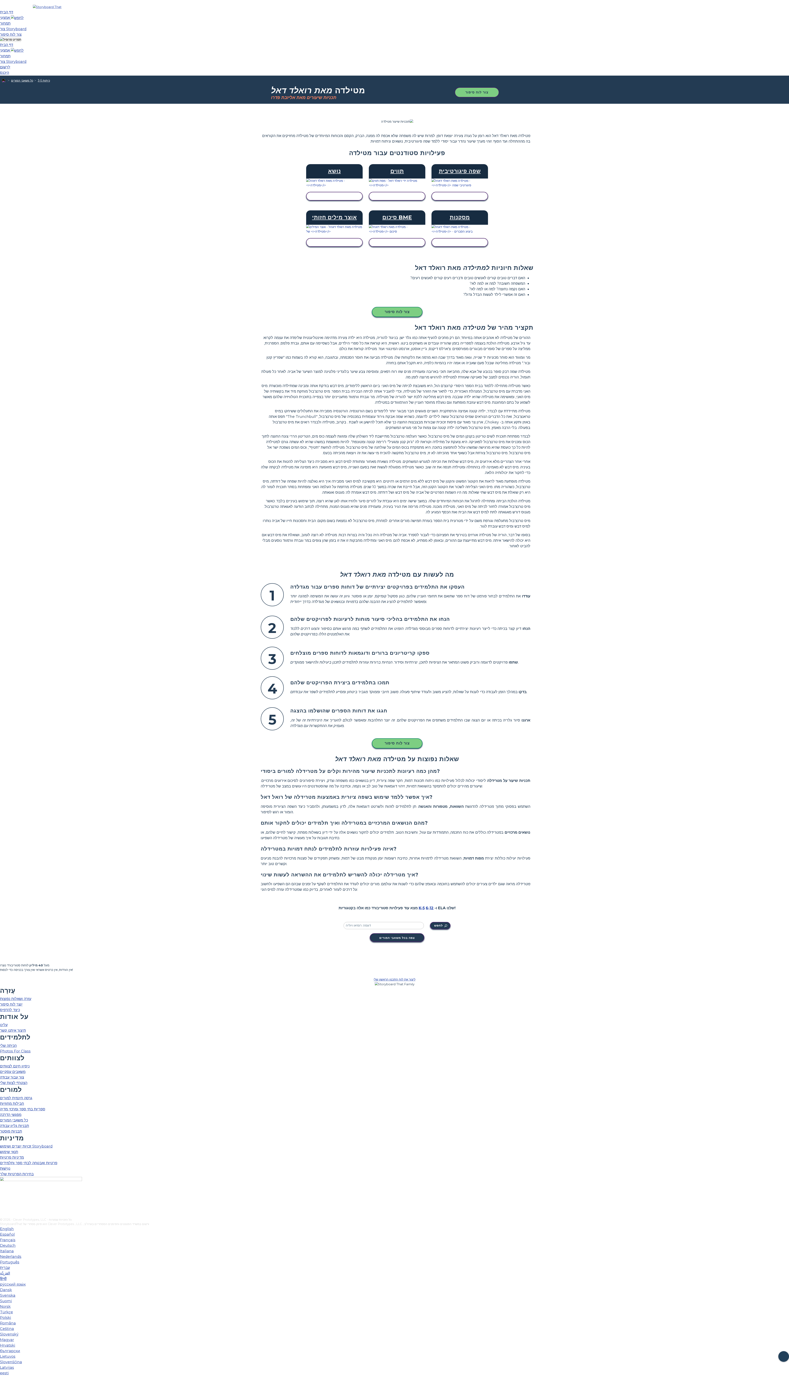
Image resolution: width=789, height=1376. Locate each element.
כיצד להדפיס (10, 1010)
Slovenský (9, 1334)
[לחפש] (17, 17)
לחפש (438, 925)
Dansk (6, 1290)
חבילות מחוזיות (12, 1103)
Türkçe (6, 1312)
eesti (4, 1373)
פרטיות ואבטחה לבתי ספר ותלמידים (28, 1163)
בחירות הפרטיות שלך (17, 1174)
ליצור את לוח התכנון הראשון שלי (394, 979)
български (10, 1351)
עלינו (4, 1025)
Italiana (7, 1251)
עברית (5, 1267)
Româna (8, 1323)
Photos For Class (15, 1051)
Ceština (7, 1328)
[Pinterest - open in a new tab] (2, 1214)
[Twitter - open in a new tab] (2, 1208)
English (7, 1229)
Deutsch (8, 1245)
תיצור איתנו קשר (13, 1030)
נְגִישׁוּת (5, 1168)
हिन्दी (3, 1279)
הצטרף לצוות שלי (13, 1083)
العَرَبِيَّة (5, 1273)
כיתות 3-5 (44, 80)
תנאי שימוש (9, 1152)
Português (9, 1262)
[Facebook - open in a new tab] (2, 1194)
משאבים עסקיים (12, 1071)
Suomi (6, 1301)
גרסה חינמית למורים (16, 1098)
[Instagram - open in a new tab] (2, 1201)
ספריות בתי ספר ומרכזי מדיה (22, 1109)
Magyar (7, 1340)
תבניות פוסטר (11, 1131)
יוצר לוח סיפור (11, 1004)
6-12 (430, 908)
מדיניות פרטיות (12, 1157)
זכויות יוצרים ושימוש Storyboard (26, 1146)
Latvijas (7, 1367)
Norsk (5, 1306)
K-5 (422, 908)
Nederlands (10, 1256)
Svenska (7, 1295)
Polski (5, 1317)
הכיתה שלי (8, 1045)
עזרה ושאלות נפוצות (15, 999)
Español (7, 1234)
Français (7, 1240)
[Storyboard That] (47, 7)
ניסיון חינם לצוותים (15, 1066)
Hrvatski (7, 1345)
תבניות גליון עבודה (14, 1126)
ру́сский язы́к (13, 1284)
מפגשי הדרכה (10, 1114)
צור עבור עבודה (12, 1077)
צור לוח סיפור (476, 92)
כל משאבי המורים (22, 80)
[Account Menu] (10, 39)
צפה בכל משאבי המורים (397, 938)
